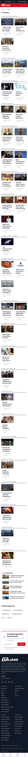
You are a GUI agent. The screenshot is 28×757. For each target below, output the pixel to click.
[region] (14, 1)
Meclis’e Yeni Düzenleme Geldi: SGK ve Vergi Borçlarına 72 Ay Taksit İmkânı (6, 361)
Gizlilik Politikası (4, 700)
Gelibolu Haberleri (5, 733)
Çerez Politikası (5, 704)
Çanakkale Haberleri (17, 614)
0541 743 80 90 (6, 678)
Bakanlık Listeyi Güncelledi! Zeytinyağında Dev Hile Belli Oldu (6, 186)
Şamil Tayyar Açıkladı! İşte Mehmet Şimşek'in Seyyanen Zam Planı (20, 119)
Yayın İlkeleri (4, 697)
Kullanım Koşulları (5, 711)
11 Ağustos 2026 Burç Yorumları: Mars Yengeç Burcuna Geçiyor (7, 29)
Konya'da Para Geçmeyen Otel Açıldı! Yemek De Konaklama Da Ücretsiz (20, 72)
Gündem (17, 691)
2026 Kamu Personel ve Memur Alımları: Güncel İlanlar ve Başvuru (7, 50)
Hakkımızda (3, 688)
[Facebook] (2, 682)
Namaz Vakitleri (18, 726)
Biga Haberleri (5, 614)
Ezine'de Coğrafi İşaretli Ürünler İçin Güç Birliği (16, 586)
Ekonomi (9, 617)
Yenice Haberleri (5, 740)
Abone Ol (21, 644)
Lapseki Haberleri (5, 737)
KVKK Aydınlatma (5, 702)
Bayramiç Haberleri (18, 610)
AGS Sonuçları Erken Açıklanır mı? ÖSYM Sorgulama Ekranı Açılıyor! (7, 338)
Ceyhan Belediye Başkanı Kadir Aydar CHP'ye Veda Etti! (20, 314)
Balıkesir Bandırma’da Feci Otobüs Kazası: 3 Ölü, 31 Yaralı (7, 405)
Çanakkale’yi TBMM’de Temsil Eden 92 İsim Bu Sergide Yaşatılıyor (7, 383)
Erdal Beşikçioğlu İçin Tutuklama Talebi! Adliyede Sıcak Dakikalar (7, 162)
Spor (3, 617)
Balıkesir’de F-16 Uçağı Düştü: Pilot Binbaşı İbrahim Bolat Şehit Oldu (6, 451)
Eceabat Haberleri (5, 728)
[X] (5, 682)
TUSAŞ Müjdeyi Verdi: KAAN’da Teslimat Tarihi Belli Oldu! (6, 314)
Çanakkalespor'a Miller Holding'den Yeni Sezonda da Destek (17, 593)
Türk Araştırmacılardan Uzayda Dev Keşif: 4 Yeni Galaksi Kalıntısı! (7, 250)
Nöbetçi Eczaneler (19, 721)
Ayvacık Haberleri (6, 610)
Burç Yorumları (18, 733)
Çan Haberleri (4, 726)
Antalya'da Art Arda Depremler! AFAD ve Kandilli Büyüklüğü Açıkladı (7, 519)
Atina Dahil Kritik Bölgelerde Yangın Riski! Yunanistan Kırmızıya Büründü (6, 119)
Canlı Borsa (17, 730)
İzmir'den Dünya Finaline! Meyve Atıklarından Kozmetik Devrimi (6, 140)
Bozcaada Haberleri (5, 724)
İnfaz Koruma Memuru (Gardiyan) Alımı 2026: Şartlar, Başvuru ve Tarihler (20, 31)
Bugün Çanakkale (19, 717)
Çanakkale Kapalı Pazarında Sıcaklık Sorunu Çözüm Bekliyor (17, 577)
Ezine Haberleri (4, 730)
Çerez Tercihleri (4, 751)
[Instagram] (8, 682)
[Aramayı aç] (21, 5)
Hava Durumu (18, 728)
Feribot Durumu (18, 719)
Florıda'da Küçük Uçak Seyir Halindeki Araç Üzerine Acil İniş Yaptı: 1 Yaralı (7, 496)
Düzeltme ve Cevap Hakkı (7, 707)
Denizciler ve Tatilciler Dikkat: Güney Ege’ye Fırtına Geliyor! (7, 291)
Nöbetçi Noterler (19, 724)
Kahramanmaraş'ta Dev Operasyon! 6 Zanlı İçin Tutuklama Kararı (7, 94)
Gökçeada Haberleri (6, 735)
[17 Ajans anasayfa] (5, 5)
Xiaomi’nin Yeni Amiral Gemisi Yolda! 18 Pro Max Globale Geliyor (20, 207)
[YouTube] (12, 682)
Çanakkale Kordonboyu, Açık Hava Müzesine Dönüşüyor (17, 597)
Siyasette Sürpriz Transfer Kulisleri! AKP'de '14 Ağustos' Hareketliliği (20, 186)
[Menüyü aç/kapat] (25, 5)
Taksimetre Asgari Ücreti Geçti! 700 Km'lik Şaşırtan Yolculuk (7, 272)
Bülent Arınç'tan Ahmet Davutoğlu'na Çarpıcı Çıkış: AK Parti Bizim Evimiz (20, 164)
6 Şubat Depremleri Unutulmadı (5, 472)
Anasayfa (3, 9)
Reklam (3, 695)
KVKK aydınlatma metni (10, 647)
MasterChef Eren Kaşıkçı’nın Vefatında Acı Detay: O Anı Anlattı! (6, 228)
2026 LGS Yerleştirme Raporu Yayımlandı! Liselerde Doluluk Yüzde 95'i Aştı (21, 96)
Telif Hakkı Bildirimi (5, 709)
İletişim (2, 693)
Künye (2, 691)
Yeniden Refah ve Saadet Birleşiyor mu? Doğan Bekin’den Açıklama (7, 208)
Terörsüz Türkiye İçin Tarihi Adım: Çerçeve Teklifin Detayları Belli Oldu (7, 72)
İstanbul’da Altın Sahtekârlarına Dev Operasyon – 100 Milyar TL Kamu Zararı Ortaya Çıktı (7, 565)
